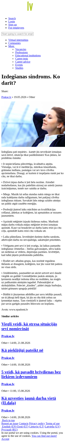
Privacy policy (37, 423)
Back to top (8, 420)
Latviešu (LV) (52, 426)
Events (19, 64)
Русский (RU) (9, 429)
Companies (14, 43)
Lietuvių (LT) (36, 426)
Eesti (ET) (23, 426)
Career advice (22, 61)
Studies (19, 67)
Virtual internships (18, 39)
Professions (21, 52)
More (11, 46)
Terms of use (53, 423)
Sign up (12, 24)
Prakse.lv (6, 97)
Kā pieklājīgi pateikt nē (22, 350)
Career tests (21, 58)
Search (12, 18)
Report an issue (9, 423)
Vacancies (20, 49)
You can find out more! (44, 435)
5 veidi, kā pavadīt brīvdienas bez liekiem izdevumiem (31, 374)
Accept (5, 439)
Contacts (23, 423)
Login (11, 21)
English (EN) (9, 426)
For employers (16, 27)
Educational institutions (28, 55)
